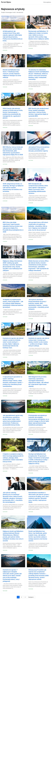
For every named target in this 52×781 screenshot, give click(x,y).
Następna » (31, 597)
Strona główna (47, 2)
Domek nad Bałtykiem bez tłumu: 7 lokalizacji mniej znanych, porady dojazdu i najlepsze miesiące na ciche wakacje (12, 73)
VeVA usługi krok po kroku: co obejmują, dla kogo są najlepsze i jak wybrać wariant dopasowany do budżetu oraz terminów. (13, 187)
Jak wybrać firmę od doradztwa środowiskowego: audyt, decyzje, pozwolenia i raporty (39, 149)
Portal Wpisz (6, 2)
